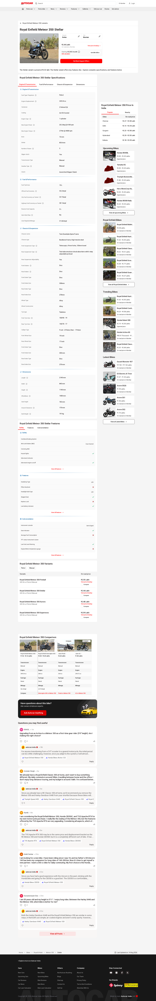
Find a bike (41, 9)
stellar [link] (59, 952)
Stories (107, 9)
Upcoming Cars (23, 976)
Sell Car (59, 988)
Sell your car (98, 9)
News (52, 9)
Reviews (63, 9)
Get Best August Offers (81, 61)
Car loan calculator (24, 988)
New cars (21, 973)
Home (21, 952)
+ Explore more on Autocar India (29, 961)
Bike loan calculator (44, 988)
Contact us (61, 984)
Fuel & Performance (46, 84)
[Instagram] (116, 973)
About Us (80, 973)
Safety (21, 428)
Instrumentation (42, 428)
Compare (86, 584)
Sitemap (60, 980)
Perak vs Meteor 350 (64, 693)
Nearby (127, 112)
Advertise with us (83, 988)
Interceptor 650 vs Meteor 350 (47, 693)
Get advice (115, 9)
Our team (80, 976)
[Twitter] (127, 973)
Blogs (59, 976)
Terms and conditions (84, 984)
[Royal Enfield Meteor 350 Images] (39, 48)
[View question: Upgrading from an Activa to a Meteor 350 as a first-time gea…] (57, 746)
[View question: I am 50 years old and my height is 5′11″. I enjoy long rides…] (57, 911)
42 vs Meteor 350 (80, 693)
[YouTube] (111, 973)
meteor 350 (50, 952)
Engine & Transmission (27, 84)
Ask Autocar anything (64, 973)
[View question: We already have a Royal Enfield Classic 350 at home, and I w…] (57, 788)
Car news (21, 984)
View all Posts (56, 934)
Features (74, 9)
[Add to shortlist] (55, 36)
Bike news (41, 984)
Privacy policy (81, 980)
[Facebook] (122, 973)
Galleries (85, 9)
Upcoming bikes (43, 976)
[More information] (79, 52)
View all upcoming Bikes (117, 213)
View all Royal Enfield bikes (117, 284)
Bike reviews (42, 980)
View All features (56, 469)
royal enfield (38, 952)
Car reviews (22, 980)
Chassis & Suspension (64, 84)
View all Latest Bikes (117, 422)
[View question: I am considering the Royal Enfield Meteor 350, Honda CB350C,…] (57, 829)
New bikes (41, 973)
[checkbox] (82, 585)
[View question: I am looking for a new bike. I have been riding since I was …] (57, 871)
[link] (109, 156)
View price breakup (86, 582)
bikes (28, 952)
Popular (110, 112)
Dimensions (80, 84)
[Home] (23, 9)
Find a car (29, 9)
